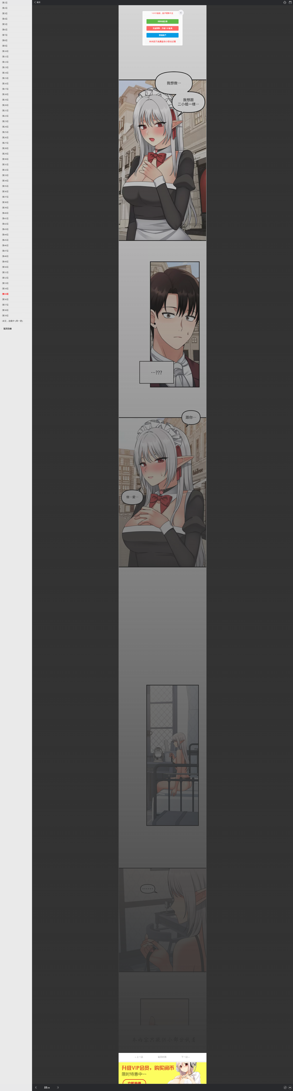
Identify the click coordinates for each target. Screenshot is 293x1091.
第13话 (5, 67)
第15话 (5, 78)
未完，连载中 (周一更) (12, 321)
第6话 (4, 29)
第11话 (5, 56)
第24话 (5, 127)
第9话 (4, 46)
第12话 (5, 62)
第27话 (5, 143)
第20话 (5, 105)
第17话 (5, 89)
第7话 (4, 35)
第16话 (5, 83)
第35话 (5, 186)
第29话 (5, 154)
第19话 (5, 100)
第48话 (5, 256)
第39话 (5, 208)
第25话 (5, 132)
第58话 (5, 310)
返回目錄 (7, 329)
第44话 (5, 234)
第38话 (5, 202)
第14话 (5, 73)
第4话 (4, 19)
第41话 (5, 218)
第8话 (4, 40)
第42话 (5, 224)
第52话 (5, 278)
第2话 (4, 8)
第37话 (5, 197)
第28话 (5, 148)
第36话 (5, 191)
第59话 (5, 315)
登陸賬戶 (162, 35)
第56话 (5, 299)
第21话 (5, 110)
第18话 (5, 94)
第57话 (5, 305)
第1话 (4, 2)
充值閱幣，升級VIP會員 (162, 28)
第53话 (5, 283)
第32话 (5, 170)
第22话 (5, 116)
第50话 (5, 267)
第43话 (5, 229)
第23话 (5, 121)
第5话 (4, 24)
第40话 (5, 213)
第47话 (5, 251)
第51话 (5, 272)
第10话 (5, 51)
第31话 (5, 164)
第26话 (5, 137)
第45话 (5, 240)
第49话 (5, 261)
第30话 (5, 159)
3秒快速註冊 (162, 21)
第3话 (4, 13)
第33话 (5, 175)
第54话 (5, 288)
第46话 (5, 245)
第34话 (5, 181)
